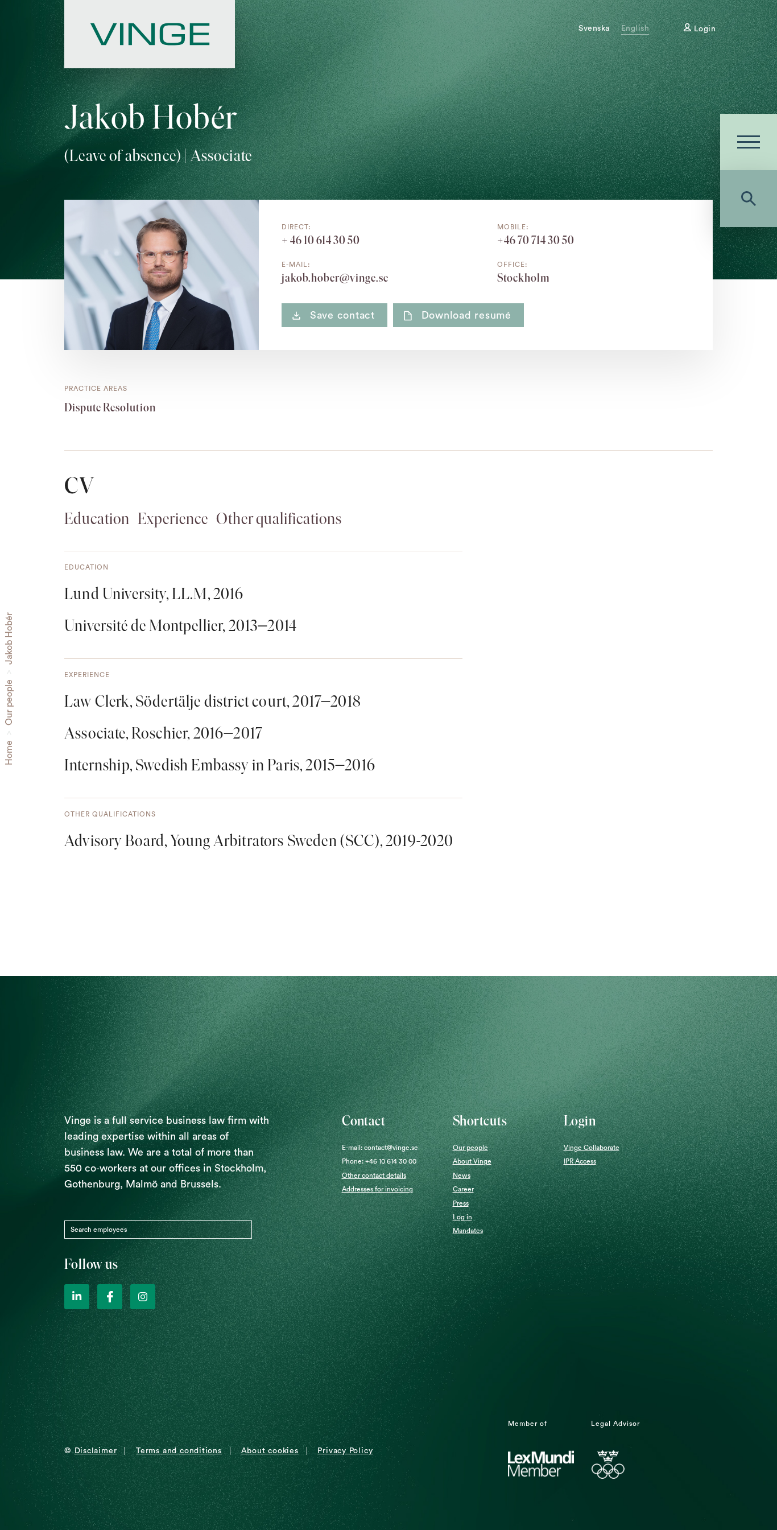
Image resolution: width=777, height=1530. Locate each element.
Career (463, 1189)
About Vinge (472, 1161)
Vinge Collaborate (591, 1147)
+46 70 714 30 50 (536, 240)
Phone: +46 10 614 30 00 (379, 1161)
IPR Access (580, 1161)
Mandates (468, 1230)
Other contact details (374, 1175)
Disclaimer (96, 1451)
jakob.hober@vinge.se (335, 277)
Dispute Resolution (110, 407)
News (461, 1175)
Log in (462, 1217)
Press (461, 1203)
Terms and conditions (179, 1451)
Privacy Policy (345, 1451)
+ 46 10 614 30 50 (321, 240)
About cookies (270, 1451)
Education (97, 518)
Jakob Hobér (9, 638)
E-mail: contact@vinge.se (380, 1147)
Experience (173, 518)
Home (9, 752)
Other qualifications (279, 518)
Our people (9, 702)
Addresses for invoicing (377, 1189)
